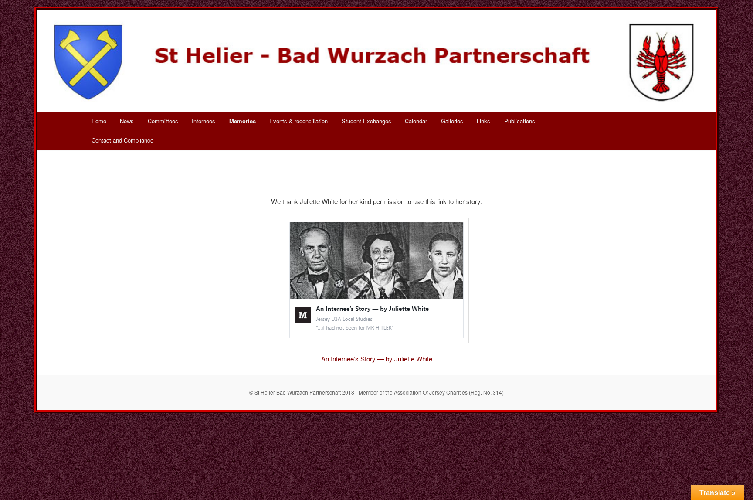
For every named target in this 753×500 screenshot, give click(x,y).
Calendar (416, 121)
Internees (203, 121)
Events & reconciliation (298, 121)
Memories (242, 121)
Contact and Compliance (122, 140)
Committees (163, 121)
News (127, 121)
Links (483, 121)
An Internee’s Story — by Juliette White (376, 358)
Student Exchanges (366, 121)
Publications (519, 121)
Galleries (452, 121)
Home (99, 121)
